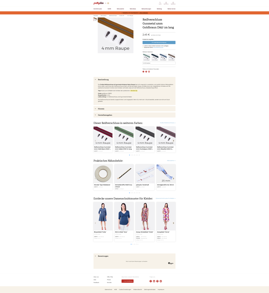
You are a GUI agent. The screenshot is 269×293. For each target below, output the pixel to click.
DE (108, 3)
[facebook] (151, 281)
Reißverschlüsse (113, 15)
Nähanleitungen (146, 9)
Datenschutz (108, 289)
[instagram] (154, 281)
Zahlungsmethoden (150, 289)
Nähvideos (133, 9)
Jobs (95, 279)
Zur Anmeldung (128, 281)
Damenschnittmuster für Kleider (165, 198)
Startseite (96, 15)
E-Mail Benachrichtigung (159, 42)
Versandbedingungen (158, 47)
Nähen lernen (171, 9)
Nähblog (159, 9)
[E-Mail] (149, 71)
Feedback (96, 282)
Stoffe (109, 9)
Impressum (161, 289)
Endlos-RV (121, 15)
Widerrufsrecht (137, 289)
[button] (160, 3)
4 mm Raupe (130, 15)
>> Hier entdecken (143, 13)
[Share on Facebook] (143, 71)
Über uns (96, 277)
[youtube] (161, 281)
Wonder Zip (134, 90)
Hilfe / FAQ (110, 277)
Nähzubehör (120, 9)
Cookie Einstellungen (125, 289)
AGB (115, 289)
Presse (109, 279)
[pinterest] (157, 281)
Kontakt (109, 282)
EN (105, 3)
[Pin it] (146, 71)
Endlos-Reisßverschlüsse (167, 122)
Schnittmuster (98, 9)
